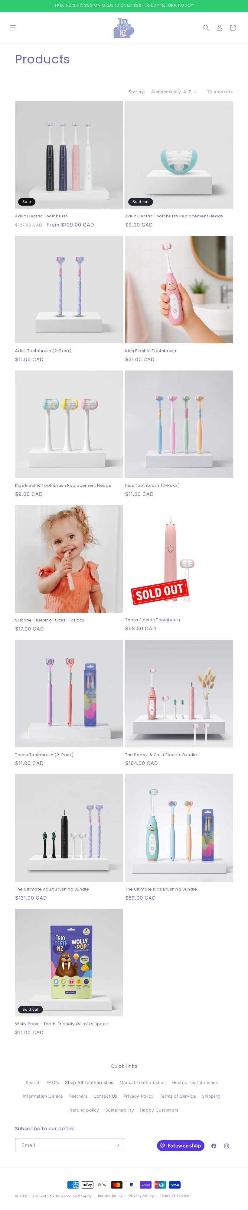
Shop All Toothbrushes (89, 1082)
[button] (12, 27)
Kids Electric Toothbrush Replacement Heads (63, 485)
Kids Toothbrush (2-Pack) (152, 485)
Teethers (78, 1096)
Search (33, 1082)
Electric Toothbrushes (194, 1082)
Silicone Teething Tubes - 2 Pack (49, 620)
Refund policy (84, 1109)
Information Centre (43, 1096)
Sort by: (137, 91)
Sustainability (119, 1109)
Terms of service (174, 1196)
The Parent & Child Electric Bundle (161, 755)
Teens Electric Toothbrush (152, 620)
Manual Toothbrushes (142, 1082)
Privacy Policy (138, 1096)
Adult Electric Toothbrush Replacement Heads (174, 216)
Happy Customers (159, 1109)
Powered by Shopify (74, 1196)
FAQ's (53, 1082)
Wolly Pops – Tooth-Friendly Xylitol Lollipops (61, 1024)
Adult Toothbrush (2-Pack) (43, 351)
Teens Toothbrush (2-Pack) (44, 755)
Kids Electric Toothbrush (150, 351)
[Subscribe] (117, 1145)
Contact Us (105, 1096)
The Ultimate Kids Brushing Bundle (161, 889)
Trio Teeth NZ (43, 1196)
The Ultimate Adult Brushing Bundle (52, 889)
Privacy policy (141, 1196)
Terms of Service (178, 1096)
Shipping (211, 1096)
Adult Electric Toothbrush (41, 216)
